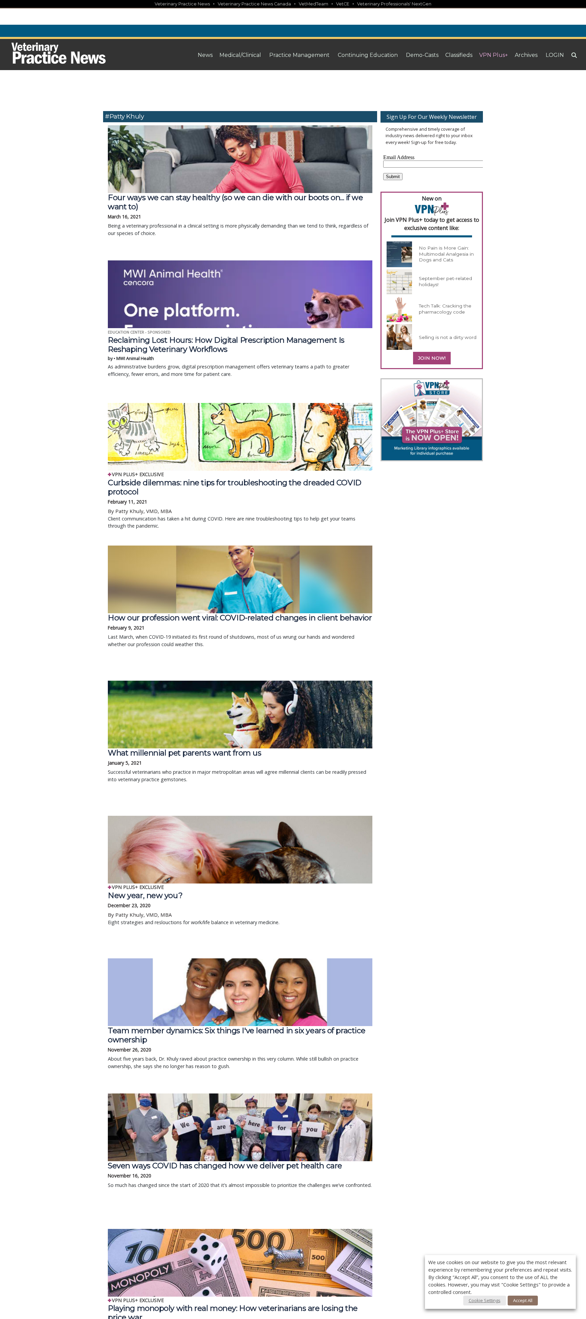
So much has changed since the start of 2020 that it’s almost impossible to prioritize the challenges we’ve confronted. (240, 1174)
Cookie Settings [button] (485, 1300)
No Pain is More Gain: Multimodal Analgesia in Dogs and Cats (446, 253)
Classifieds (458, 55)
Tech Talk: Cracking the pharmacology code (445, 309)
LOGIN (555, 55)
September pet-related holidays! (445, 281)
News (205, 55)
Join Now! (432, 358)
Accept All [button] (522, 1300)
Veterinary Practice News (182, 3)
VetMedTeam (313, 3)
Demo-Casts (422, 55)
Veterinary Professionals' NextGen (394, 3)
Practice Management (299, 55)
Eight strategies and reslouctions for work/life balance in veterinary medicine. (193, 908)
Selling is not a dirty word (447, 337)
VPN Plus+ (493, 55)
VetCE (342, 3)
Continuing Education (368, 55)
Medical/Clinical (240, 55)
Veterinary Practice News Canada (254, 3)
